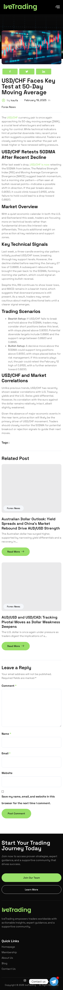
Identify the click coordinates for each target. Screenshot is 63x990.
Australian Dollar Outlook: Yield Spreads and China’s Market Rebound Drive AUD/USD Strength (31, 523)
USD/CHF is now (39, 164)
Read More (13, 551)
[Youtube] (38, 980)
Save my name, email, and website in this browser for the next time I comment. (28, 800)
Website (7, 773)
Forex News (13, 508)
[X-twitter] (31, 980)
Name (6, 733)
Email (6, 753)
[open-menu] (57, 7)
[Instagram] (25, 980)
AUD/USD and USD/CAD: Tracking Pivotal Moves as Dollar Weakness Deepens (31, 622)
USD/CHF (12, 117)
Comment (9, 685)
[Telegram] (54, 981)
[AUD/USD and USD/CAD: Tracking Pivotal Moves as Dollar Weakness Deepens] (31, 586)
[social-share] (10, 71)
